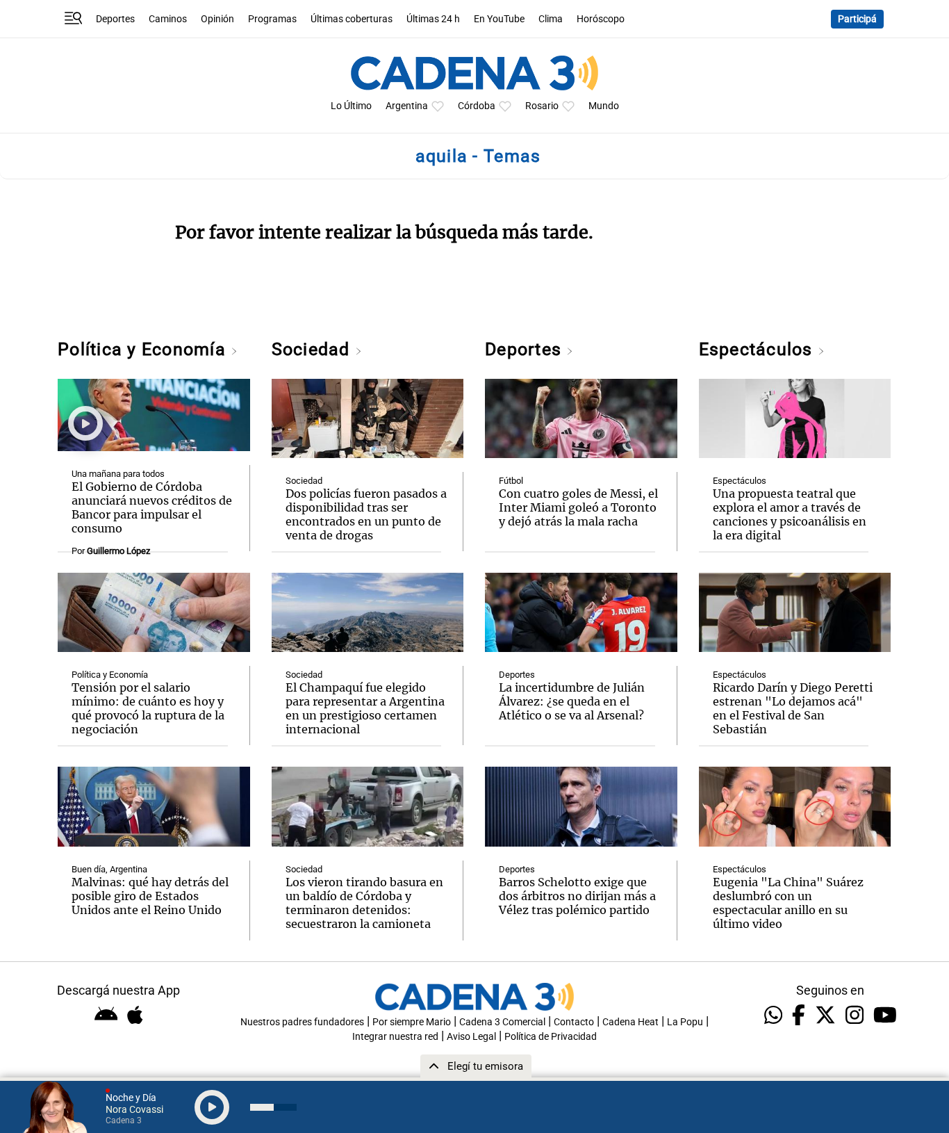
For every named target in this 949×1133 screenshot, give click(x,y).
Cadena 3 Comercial (502, 1022)
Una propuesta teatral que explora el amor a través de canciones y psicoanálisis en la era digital (789, 514)
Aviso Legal (471, 1037)
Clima (550, 19)
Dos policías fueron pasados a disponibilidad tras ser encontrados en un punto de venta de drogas (366, 514)
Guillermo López (118, 551)
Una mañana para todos (118, 473)
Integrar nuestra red (395, 1037)
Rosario (542, 106)
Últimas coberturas (352, 19)
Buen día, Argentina (109, 869)
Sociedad (313, 349)
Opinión (217, 19)
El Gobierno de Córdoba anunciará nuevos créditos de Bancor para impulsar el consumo (152, 507)
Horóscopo (601, 19)
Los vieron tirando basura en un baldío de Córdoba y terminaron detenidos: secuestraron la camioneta (364, 903)
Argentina (407, 106)
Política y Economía (144, 349)
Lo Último (351, 106)
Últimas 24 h (433, 19)
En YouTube (499, 19)
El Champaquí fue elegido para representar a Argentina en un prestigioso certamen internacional (365, 708)
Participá (857, 19)
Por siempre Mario (411, 1022)
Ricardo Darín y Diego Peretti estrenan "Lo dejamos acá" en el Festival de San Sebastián (793, 708)
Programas (272, 19)
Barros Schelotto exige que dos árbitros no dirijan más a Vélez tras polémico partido (577, 896)
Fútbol (511, 480)
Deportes (115, 19)
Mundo (603, 106)
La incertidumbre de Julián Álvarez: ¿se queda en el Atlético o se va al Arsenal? (572, 701)
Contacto (574, 1022)
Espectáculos (758, 349)
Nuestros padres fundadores (302, 1022)
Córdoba (476, 106)
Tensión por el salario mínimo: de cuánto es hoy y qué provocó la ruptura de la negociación (148, 708)
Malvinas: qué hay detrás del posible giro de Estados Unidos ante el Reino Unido (150, 896)
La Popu (685, 1022)
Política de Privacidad (550, 1037)
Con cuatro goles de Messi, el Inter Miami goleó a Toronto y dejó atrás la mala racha (578, 507)
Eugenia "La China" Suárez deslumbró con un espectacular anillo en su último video (788, 903)
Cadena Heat (630, 1022)
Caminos (168, 19)
